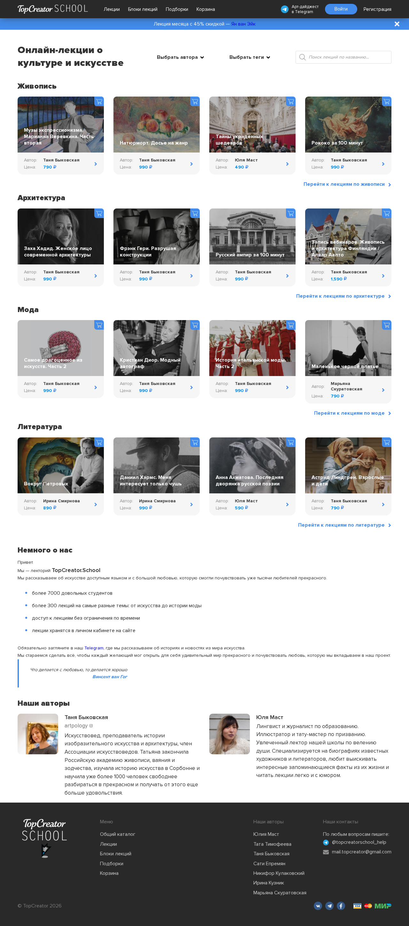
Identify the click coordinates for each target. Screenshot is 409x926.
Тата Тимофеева (272, 844)
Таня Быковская (271, 854)
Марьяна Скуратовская (279, 893)
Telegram (304, 11)
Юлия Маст (266, 834)
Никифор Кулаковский (279, 873)
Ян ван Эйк (243, 24)
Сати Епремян (269, 863)
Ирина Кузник (268, 883)
